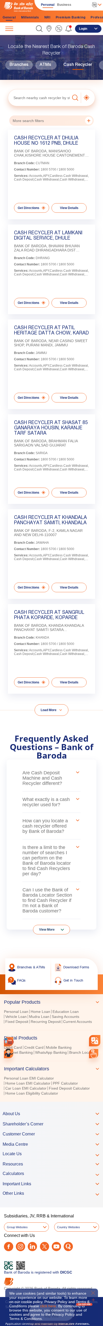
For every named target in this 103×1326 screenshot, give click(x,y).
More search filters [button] (28, 121)
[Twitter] (44, 1246)
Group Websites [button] (17, 1227)
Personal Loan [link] (16, 1011)
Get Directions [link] (28, 208)
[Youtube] (56, 1246)
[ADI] (8, 1053)
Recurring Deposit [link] (46, 1021)
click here (48, 1306)
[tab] (51, 1002)
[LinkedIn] (32, 1246)
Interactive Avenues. (74, 1323)
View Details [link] (69, 208)
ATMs (45, 65)
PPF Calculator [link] (65, 1083)
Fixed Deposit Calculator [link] (69, 1088)
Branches (19, 65)
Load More (49, 710)
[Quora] (68, 1246)
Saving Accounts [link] (65, 1016)
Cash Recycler (77, 65)
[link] (49, 28)
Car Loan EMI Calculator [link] (25, 1088)
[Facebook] (8, 1246)
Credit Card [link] (34, 1047)
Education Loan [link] (66, 1011)
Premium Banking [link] (71, 17)
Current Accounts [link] (77, 1021)
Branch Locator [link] (82, 1052)
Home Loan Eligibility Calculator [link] (31, 1093)
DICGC (66, 1272)
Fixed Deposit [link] (16, 1021)
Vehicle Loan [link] (16, 1016)
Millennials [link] (30, 17)
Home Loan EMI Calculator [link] (27, 1083)
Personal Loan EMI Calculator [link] (29, 1078)
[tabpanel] (51, 1017)
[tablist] (51, 1045)
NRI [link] (47, 17)
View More (47, 929)
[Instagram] (20, 1246)
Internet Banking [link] (19, 1052)
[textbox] (39, 97)
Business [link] (64, 5)
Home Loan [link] (40, 1011)
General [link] (9, 17)
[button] (39, 28)
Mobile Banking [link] (59, 1047)
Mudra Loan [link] (39, 1016)
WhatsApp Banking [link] (51, 1052)
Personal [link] (47, 5)
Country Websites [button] (68, 1227)
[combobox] (94, 1040)
